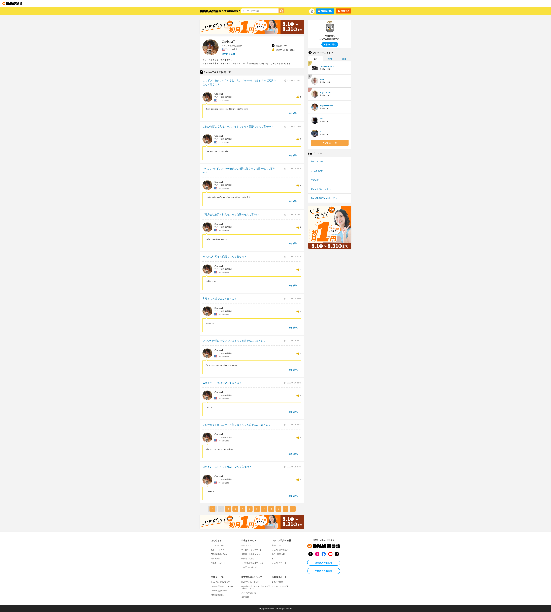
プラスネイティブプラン (251, 550)
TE (321, 131)
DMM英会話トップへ (320, 188)
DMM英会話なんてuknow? (222, 586)
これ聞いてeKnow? (249, 567)
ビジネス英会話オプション (252, 563)
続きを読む (293, 113)
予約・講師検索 (278, 554)
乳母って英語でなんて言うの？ (219, 298)
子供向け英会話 (247, 558)
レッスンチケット (279, 563)
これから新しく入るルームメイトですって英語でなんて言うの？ (237, 126)
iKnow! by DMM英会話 (220, 582)
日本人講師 (215, 558)
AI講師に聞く (327, 11)
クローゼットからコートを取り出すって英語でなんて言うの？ (236, 424)
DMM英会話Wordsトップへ (324, 198)
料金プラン (246, 545)
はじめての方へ (217, 545)
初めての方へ (317, 161)
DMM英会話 (227, 54)
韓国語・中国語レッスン (251, 554)
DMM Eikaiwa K (327, 66)
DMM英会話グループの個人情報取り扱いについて (255, 587)
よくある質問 (317, 170)
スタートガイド (217, 550)
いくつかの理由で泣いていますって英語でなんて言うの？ (234, 340)
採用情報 (245, 597)
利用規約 (315, 179)
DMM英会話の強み (219, 554)
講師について (277, 545)
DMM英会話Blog (218, 595)
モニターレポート (218, 563)
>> (293, 508)
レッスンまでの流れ (280, 550)
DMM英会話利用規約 (250, 582)
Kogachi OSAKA (326, 105)
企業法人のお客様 (323, 562)
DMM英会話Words (219, 590)
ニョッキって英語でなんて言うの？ (221, 382)
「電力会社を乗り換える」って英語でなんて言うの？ (231, 214)
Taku (322, 118)
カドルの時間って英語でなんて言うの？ (224, 256)
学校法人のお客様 (323, 571)
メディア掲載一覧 (248, 592)
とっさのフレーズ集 (280, 586)
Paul (322, 79)
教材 (273, 558)
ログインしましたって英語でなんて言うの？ (226, 466)
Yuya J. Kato (325, 92)
